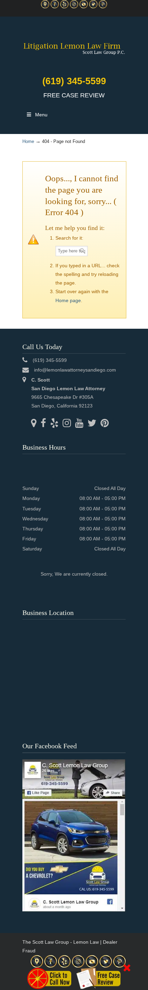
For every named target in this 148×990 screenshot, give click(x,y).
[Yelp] (64, 6)
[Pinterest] (103, 6)
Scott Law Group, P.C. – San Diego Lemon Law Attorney (74, 44)
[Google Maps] (45, 6)
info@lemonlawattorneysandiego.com (75, 370)
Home (28, 141)
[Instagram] (74, 6)
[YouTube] (84, 6)
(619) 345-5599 (74, 81)
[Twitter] (93, 6)
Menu (41, 114)
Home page (68, 300)
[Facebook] (55, 6)
